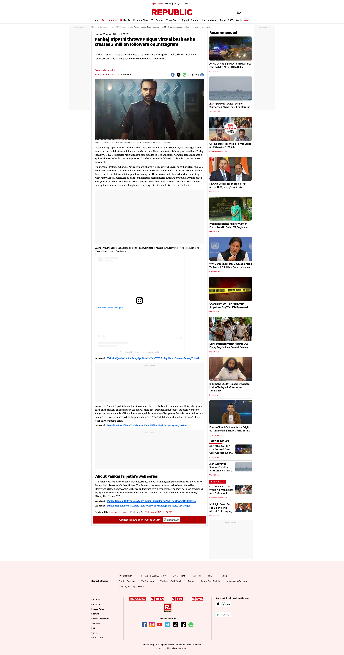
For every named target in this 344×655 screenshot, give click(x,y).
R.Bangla (177, 3)
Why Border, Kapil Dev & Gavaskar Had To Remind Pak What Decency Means (230, 265)
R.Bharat (168, 3)
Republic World (157, 3)
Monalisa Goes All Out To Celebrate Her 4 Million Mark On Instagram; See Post (147, 425)
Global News (214, 272)
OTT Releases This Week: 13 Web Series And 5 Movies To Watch (230, 145)
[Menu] (237, 12)
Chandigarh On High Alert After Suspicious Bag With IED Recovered (228, 305)
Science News (215, 435)
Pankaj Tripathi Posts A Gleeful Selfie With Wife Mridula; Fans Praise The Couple (148, 505)
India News (214, 72)
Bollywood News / (125, 27)
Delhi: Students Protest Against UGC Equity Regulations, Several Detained (229, 345)
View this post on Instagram (110, 308)
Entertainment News (106, 74)
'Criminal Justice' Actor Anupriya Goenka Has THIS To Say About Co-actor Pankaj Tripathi (153, 358)
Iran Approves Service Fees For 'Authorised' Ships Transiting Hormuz (229, 105)
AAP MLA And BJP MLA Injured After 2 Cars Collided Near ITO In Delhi (229, 65)
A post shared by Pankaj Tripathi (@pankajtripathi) (139, 352)
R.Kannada (186, 3)
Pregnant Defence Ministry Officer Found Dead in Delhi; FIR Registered (228, 225)
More (246, 20)
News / (94, 27)
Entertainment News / (107, 27)
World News (214, 112)
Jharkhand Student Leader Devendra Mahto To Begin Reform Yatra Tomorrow (229, 387)
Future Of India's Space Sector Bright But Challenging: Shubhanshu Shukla (229, 429)
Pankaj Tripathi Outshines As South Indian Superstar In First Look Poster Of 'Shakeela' (151, 500)
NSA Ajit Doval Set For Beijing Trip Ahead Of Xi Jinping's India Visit (227, 185)
